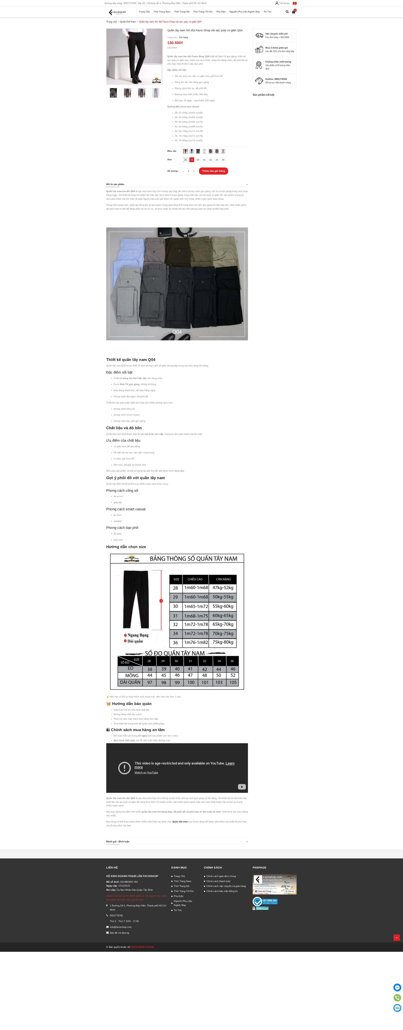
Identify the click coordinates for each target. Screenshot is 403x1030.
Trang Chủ (179, 876)
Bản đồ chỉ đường (119, 932)
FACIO (150, 947)
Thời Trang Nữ (181, 886)
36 (223, 160)
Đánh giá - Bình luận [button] (117, 841)
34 (217, 160)
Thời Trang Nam (182, 881)
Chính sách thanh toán (218, 881)
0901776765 (129, 3)
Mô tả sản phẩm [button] (115, 184)
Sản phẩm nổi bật (263, 94)
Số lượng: (173, 171)
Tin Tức (178, 910)
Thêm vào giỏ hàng (213, 171)
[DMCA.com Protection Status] (261, 908)
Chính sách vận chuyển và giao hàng (226, 886)
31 (204, 160)
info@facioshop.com (121, 927)
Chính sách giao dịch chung (221, 876)
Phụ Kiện (178, 896)
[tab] (177, 184)
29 (191, 160)
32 (210, 160)
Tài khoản (284, 3)
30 (198, 160)
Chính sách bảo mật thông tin (222, 891)
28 (185, 160)
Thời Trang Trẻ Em (184, 891)
